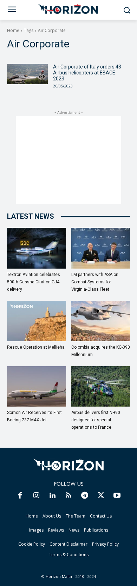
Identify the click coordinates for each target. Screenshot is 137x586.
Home (13, 30)
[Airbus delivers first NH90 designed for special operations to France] (100, 386)
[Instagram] (36, 495)
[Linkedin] (52, 495)
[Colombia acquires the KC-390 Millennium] (100, 321)
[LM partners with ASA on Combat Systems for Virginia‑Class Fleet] (100, 248)
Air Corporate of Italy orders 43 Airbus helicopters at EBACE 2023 (87, 72)
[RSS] (68, 495)
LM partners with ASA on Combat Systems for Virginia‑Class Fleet (94, 282)
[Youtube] (117, 495)
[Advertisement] (68, 160)
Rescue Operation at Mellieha (36, 347)
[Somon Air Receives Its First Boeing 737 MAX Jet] (36, 386)
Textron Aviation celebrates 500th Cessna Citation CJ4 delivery (33, 282)
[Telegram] (84, 495)
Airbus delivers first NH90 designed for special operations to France (95, 420)
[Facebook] (20, 495)
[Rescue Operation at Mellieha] (36, 321)
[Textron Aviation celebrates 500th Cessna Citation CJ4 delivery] (36, 248)
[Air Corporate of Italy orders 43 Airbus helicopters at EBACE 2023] (27, 74)
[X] (100, 495)
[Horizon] (68, 9)
